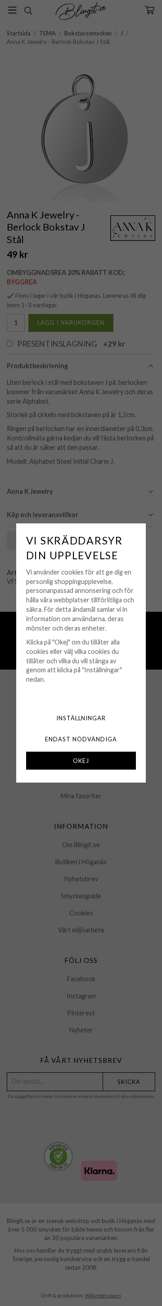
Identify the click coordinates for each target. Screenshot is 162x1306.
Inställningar (81, 718)
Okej (81, 760)
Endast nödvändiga (81, 739)
